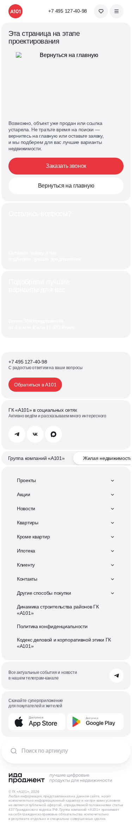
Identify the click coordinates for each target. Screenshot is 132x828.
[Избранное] (101, 11)
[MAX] (53, 434)
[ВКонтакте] (35, 434)
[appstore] (36, 721)
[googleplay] (95, 721)
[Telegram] (16, 434)
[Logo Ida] (60, 778)
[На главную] (15, 11)
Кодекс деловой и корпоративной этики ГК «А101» (64, 643)
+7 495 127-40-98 (67, 11)
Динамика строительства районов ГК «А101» (58, 610)
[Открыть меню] (116, 11)
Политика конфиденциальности (52, 626)
